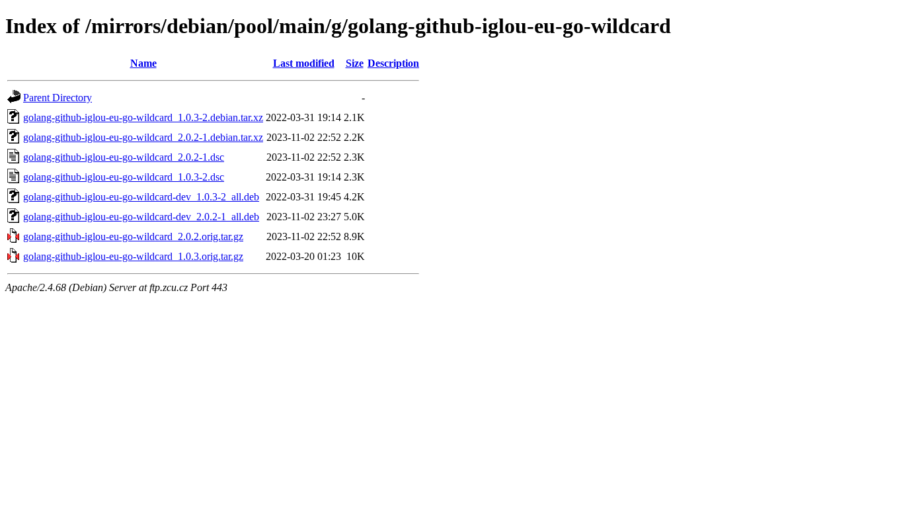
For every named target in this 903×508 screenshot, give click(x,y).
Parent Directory (57, 97)
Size (355, 63)
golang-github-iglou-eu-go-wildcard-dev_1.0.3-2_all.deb (141, 196)
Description (393, 63)
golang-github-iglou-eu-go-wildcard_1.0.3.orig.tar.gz (133, 256)
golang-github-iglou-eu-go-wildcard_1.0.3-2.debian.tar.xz (143, 117)
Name (143, 63)
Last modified (303, 63)
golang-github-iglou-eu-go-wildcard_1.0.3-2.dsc (123, 177)
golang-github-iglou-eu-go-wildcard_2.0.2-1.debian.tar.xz (143, 137)
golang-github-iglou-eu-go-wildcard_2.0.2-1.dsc (123, 157)
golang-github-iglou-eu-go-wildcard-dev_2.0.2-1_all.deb (141, 216)
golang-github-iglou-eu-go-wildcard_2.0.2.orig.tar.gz (133, 236)
